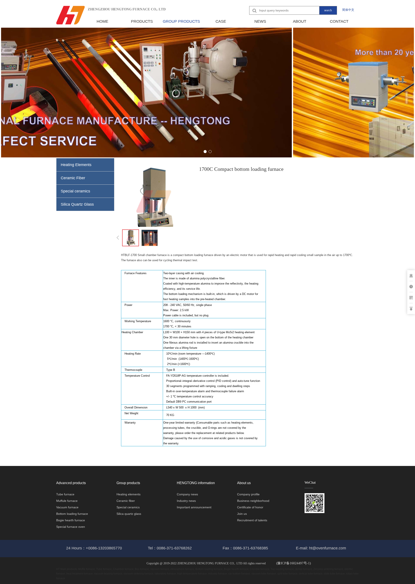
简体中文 (348, 9)
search (328, 10)
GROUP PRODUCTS (181, 21)
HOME (102, 21)
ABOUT (299, 21)
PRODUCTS (142, 21)
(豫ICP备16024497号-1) (293, 563)
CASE (220, 21)
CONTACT (339, 21)
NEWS (260, 21)
